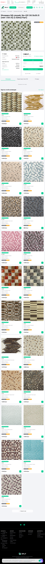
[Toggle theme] (42, 7)
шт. (33, 60)
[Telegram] (20, 524)
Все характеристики (5, 69)
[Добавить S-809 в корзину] (20, 332)
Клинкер (11, 537)
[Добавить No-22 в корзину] (20, 193)
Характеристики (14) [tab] (22, 79)
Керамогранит (12, 535)
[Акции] (37, 7)
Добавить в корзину (34, 69)
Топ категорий (13, 543)
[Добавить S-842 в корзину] (42, 471)
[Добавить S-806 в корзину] (42, 297)
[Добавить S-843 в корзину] (20, 506)
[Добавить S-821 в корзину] (42, 367)
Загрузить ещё (23, 511)
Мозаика (11, 538)
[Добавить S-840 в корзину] (42, 437)
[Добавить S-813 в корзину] (20, 124)
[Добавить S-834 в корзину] (42, 402)
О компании (30, 532)
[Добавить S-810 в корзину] (42, 332)
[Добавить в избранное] (20, 93)
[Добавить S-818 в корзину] (20, 367)
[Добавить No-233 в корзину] (20, 228)
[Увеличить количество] (41, 63)
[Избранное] (39, 7)
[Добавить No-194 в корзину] (42, 158)
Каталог (20, 532)
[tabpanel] (22, 84)
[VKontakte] (24, 524)
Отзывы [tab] (37, 79)
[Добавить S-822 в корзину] (20, 402)
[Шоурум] (34, 7)
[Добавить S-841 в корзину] (20, 471)
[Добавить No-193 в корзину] (20, 158)
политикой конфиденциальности (25, 561)
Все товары (41, 89)
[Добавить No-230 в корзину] (42, 193)
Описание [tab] (8, 79)
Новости (20, 534)
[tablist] (22, 79)
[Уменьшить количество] (25, 63)
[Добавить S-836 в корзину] (20, 437)
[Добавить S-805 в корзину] (20, 297)
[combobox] (22, 7)
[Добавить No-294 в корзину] (20, 263)
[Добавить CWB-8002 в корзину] (42, 124)
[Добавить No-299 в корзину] (42, 263)
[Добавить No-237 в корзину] (42, 228)
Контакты (30, 534)
